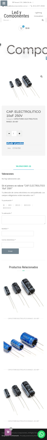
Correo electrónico (9, 240)
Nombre (5, 229)
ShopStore (5, 436)
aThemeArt (15, 436)
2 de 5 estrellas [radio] (10, 205)
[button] (41, 76)
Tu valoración (7, 213)
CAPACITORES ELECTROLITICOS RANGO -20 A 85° (23, 318)
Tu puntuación (7, 200)
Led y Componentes (16, 14)
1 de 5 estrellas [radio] (4, 205)
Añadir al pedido (15, 143)
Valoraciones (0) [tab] (23, 166)
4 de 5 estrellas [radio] (28, 205)
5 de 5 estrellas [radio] (8, 208)
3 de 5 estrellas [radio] (18, 205)
